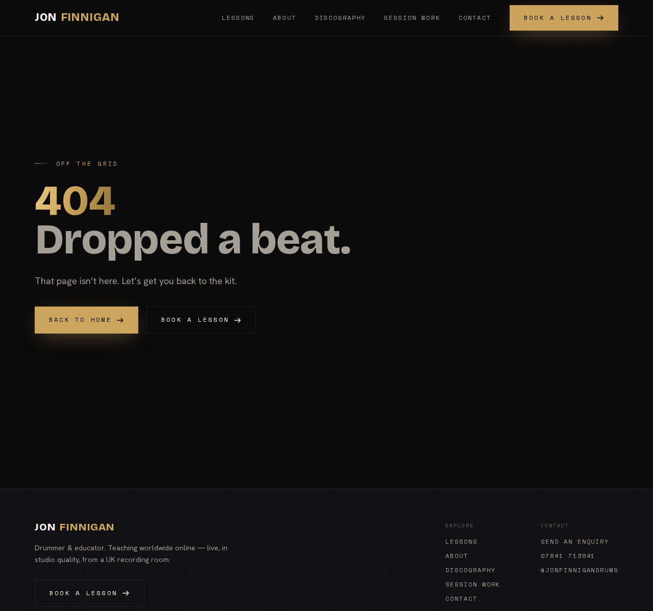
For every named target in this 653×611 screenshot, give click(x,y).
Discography (340, 17)
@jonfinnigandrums (579, 570)
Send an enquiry (575, 542)
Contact (475, 17)
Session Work (412, 17)
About (284, 17)
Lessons (238, 17)
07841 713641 (568, 556)
